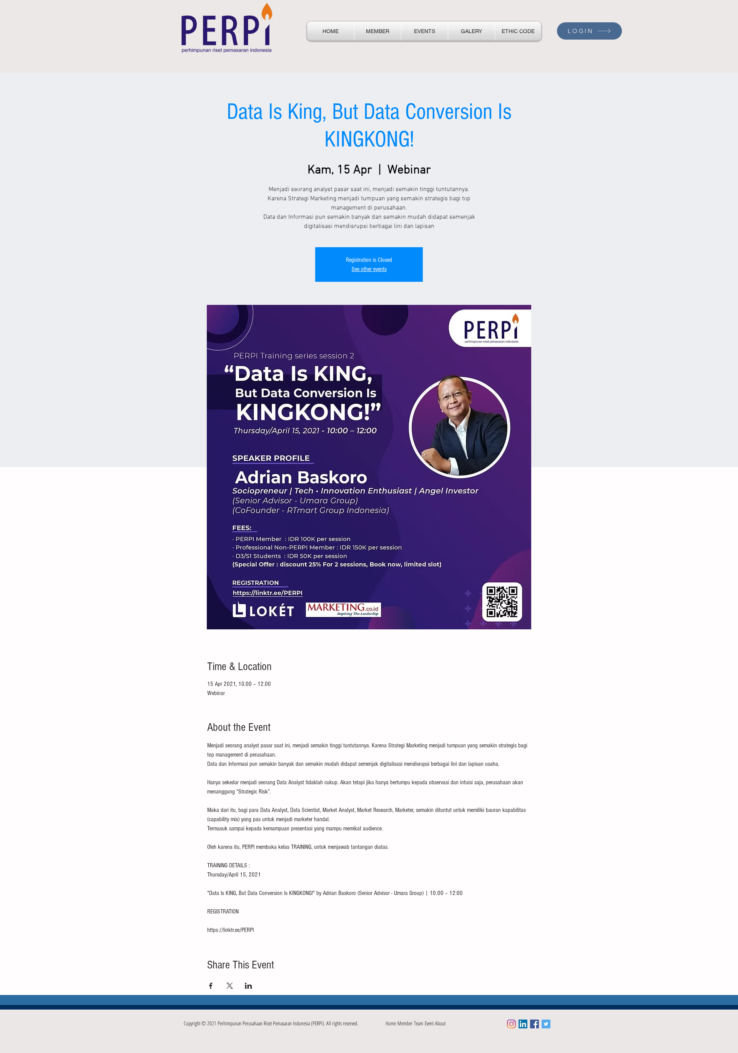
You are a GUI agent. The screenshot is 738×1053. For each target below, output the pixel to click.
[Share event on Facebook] (210, 986)
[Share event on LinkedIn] (248, 986)
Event (430, 1023)
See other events (369, 269)
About (440, 1023)
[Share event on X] (229, 986)
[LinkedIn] (523, 1024)
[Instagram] (511, 1024)
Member (405, 1023)
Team (419, 1023)
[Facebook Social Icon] (534, 1024)
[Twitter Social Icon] (546, 1024)
